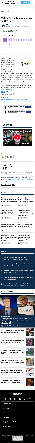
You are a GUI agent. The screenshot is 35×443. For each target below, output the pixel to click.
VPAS (3, 92)
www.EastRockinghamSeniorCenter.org (14, 99)
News (3, 16)
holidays (10, 89)
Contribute (25, 2)
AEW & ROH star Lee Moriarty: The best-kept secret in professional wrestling (12, 342)
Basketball (5, 328)
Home (2, 11)
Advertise (6, 408)
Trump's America (6, 348)
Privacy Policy (7, 426)
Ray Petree (4, 346)
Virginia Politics (6, 316)
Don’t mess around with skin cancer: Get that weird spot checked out (8, 224)
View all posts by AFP (8, 185)
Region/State (5, 358)
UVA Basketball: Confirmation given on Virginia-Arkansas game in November (12, 332)
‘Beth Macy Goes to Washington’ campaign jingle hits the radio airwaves (11, 382)
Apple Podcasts (14, 179)
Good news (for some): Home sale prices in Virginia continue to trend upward (12, 372)
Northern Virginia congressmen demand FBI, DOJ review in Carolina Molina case (12, 352)
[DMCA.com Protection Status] (17, 438)
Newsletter (6, 417)
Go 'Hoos (11, 328)
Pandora (28, 179)
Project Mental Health (10, 422)
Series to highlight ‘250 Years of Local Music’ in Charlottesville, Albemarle (9, 212)
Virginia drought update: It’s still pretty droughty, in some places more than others (13, 362)
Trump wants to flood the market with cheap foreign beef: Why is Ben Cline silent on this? (16, 321)
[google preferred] (8, 31)
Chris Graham (7, 204)
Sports (4, 338)
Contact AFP (7, 403)
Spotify (22, 179)
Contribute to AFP (8, 413)
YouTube (4, 181)
